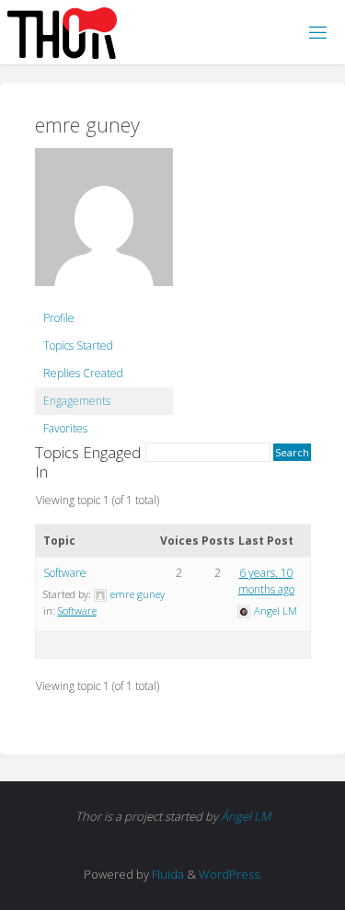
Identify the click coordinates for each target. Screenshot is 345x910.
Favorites (65, 428)
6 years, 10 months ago (266, 581)
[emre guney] (104, 225)
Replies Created (83, 373)
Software (64, 573)
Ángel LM (245, 816)
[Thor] (62, 31)
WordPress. (230, 874)
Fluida (166, 874)
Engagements (76, 401)
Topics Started (78, 345)
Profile (59, 318)
